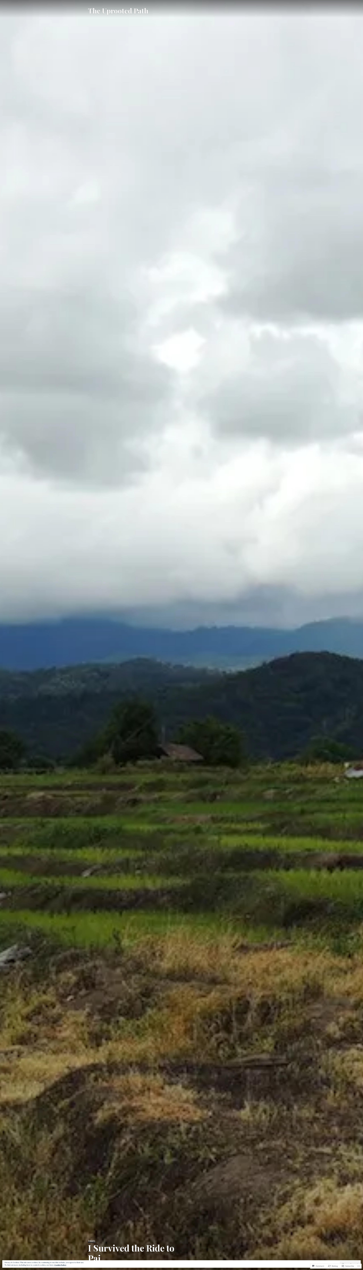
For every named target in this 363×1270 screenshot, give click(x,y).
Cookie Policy (60, 1265)
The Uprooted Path (118, 10)
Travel (91, 1241)
